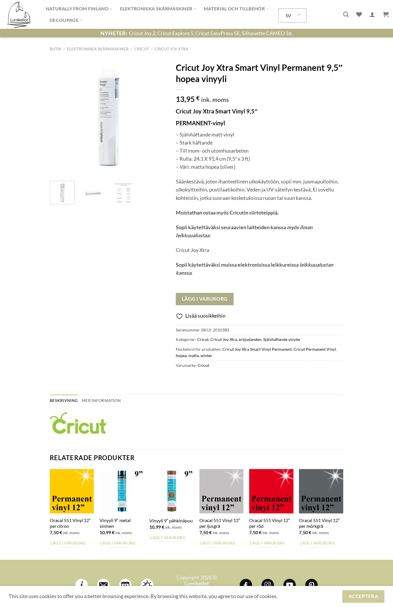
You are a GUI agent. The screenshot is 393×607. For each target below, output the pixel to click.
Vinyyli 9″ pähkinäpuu (171, 520)
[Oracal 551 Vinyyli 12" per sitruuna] (72, 491)
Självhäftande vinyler (282, 339)
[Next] (157, 118)
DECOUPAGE (64, 20)
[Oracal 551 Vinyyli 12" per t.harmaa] (321, 491)
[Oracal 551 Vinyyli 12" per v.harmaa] (221, 491)
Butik (56, 48)
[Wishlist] (359, 14)
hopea (181, 355)
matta (193, 355)
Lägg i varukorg (205, 299)
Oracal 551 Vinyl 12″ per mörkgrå (319, 523)
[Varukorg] (386, 14)
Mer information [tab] (101, 400)
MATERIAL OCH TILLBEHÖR (234, 8)
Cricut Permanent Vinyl (314, 349)
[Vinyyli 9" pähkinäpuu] (171, 491)
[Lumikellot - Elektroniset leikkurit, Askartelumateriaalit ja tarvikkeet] (20, 14)
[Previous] (59, 118)
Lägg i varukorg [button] (68, 543)
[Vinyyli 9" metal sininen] (122, 491)
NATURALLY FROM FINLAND (77, 8)
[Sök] (346, 14)
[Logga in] (372, 14)
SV (288, 15)
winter (206, 355)
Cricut (141, 48)
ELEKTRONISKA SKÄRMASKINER (156, 8)
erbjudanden (250, 339)
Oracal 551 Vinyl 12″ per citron (70, 523)
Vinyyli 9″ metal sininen (115, 523)
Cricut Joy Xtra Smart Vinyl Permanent (257, 349)
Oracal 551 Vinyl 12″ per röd (269, 523)
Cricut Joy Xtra (171, 48)
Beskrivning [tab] (64, 400)
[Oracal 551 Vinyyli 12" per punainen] (271, 491)
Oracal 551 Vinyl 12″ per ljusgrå (219, 523)
